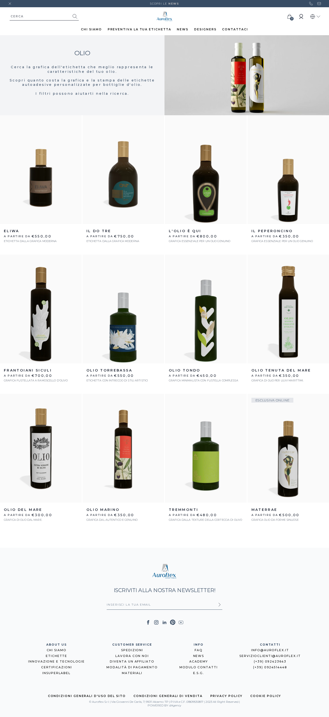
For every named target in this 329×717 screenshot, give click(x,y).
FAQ (199, 650)
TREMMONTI (183, 509)
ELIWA (11, 231)
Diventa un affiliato (132, 661)
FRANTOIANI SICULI (28, 370)
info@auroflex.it (270, 650)
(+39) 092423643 (270, 661)
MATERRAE (264, 509)
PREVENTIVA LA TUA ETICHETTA (139, 29)
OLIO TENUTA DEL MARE (281, 370)
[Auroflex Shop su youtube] (181, 622)
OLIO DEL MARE (23, 509)
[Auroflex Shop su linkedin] (164, 622)
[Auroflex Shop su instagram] (156, 622)
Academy (198, 661)
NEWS (182, 29)
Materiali (132, 673)
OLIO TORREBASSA (109, 370)
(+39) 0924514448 (270, 667)
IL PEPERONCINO (272, 231)
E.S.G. (198, 673)
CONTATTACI (235, 29)
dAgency (175, 705)
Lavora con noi (132, 656)
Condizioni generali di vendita (168, 696)
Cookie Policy (265, 696)
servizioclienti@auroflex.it (270, 656)
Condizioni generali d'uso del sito (87, 696)
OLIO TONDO (184, 370)
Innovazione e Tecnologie (56, 661)
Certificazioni (56, 667)
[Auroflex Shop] (164, 16)
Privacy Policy (226, 696)
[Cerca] (75, 16)
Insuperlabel (56, 673)
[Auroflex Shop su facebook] (148, 622)
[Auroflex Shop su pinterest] (173, 622)
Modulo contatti (198, 667)
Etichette (56, 656)
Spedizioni (132, 650)
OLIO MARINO (103, 509)
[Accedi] (301, 16)
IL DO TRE (98, 231)
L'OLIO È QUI (185, 231)
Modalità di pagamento (132, 667)
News (198, 656)
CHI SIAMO (91, 29)
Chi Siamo (56, 650)
